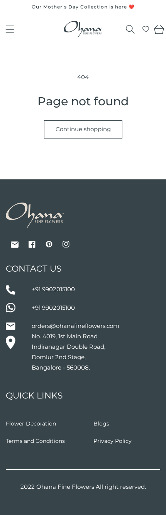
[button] (9, 29)
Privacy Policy (112, 440)
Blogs (101, 423)
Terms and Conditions (35, 440)
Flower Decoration (31, 423)
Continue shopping (83, 129)
